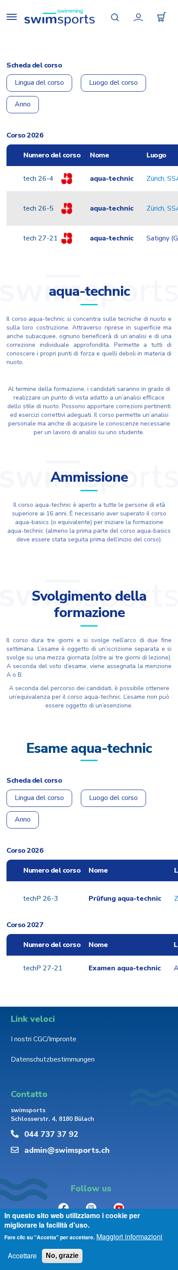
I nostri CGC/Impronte (43, 1039)
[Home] (59, 17)
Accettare (22, 1255)
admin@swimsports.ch (67, 1150)
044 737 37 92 (51, 1134)
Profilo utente (138, 17)
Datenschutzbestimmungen (53, 1059)
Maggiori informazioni (129, 1236)
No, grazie (62, 1255)
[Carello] (161, 17)
